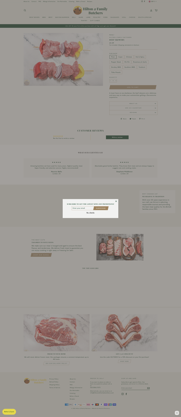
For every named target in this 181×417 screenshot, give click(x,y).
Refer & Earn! (9, 412)
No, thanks (90, 212)
